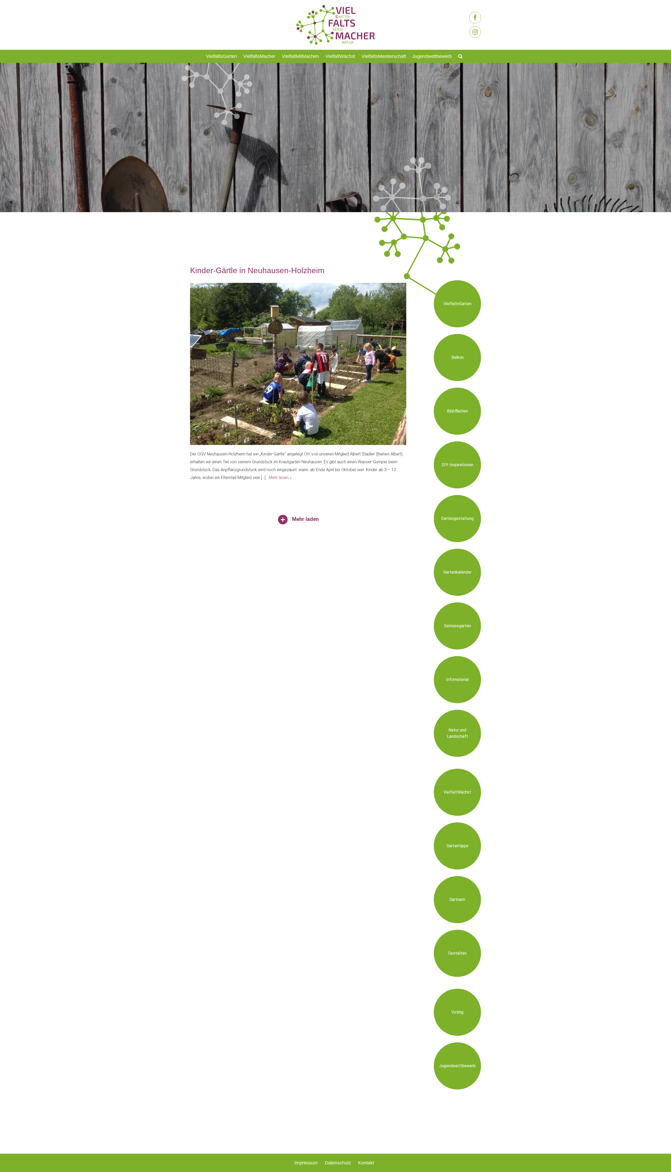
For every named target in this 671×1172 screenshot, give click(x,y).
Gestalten (457, 953)
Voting (457, 1012)
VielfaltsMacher (259, 56)
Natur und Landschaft (457, 733)
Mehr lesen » (280, 477)
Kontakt (366, 1162)
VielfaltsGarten (221, 56)
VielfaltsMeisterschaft (383, 56)
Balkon (457, 357)
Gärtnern (457, 899)
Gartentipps (457, 845)
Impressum (306, 1162)
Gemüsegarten (457, 625)
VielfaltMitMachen (300, 56)
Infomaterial (457, 679)
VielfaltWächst (340, 56)
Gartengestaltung (457, 518)
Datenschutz (338, 1162)
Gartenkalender (457, 572)
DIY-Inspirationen (457, 464)
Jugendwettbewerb (432, 56)
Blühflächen (457, 411)
